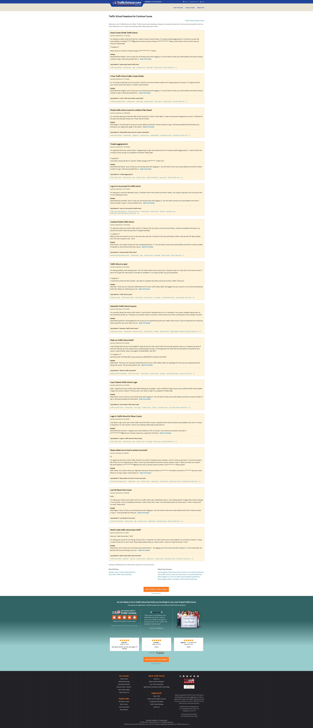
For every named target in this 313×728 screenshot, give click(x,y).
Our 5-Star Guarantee (156, 684)
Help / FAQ (156, 696)
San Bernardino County (168, 297)
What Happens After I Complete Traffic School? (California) (177, 579)
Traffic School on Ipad (127, 297)
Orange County (164, 481)
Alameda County (170, 211)
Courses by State (124, 707)
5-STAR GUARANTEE (155, 1)
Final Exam (125, 559)
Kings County (163, 177)
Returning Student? (156, 593)
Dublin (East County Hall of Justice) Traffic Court (123, 213)
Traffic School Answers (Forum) (156, 699)
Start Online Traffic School (156, 589)
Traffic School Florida (116, 67)
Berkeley (156, 331)
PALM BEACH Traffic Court (180, 135)
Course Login (139, 101)
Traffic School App (115, 297)
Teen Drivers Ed (124, 692)
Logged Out (135, 135)
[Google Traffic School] (198, 676)
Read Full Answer (146, 59)
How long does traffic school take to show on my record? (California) (181, 572)
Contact (186, 1)
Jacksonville (150, 67)
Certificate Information (156, 701)
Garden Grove (150, 559)
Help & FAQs (200, 7)
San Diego (149, 441)
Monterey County (161, 521)
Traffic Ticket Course (115, 177)
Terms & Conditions (152, 720)
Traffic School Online (115, 559)
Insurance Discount (124, 684)
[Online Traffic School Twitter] (191, 676)
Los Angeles (157, 297)
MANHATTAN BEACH (152, 177)
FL (176, 67)
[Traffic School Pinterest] (194, 676)
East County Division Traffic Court (178, 407)
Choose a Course (190, 7)
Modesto (162, 211)
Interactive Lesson (138, 331)
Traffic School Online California (118, 211)
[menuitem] (178, 7)
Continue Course (140, 67)
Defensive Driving (123, 681)
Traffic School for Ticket (116, 407)
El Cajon (154, 407)
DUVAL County (158, 67)
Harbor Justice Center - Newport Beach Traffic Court (183, 481)
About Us (156, 679)
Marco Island (157, 101)
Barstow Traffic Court (186, 373)
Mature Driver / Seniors (124, 687)
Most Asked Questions (127, 572)
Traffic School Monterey (116, 521)
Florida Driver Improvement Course (119, 255)
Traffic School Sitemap (156, 704)
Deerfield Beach (154, 135)
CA (181, 177)
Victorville (162, 373)
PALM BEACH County (166, 135)
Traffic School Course (133, 211)
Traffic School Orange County (118, 481)
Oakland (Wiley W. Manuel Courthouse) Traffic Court (184, 331)
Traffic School (124, 679)
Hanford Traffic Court (174, 177)
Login (202, 1)
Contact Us (156, 707)
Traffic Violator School (116, 331)
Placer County (157, 441)
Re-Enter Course (124, 701)
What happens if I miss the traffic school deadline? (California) (179, 577)
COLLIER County (167, 101)
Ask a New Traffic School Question (120, 574)
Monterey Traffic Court (174, 521)
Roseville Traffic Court (168, 441)
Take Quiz (132, 559)
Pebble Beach (152, 521)
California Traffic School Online (118, 373)
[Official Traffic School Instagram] (187, 676)
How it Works (124, 710)
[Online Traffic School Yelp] (180, 676)
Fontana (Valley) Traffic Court (183, 297)
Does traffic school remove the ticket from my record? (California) (180, 574)
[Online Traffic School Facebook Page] (183, 676)
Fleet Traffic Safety (124, 690)
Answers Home (114, 572)
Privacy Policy (163, 720)
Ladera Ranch (154, 481)
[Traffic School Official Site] (127, 3)
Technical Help (127, 67)
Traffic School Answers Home (194, 21)
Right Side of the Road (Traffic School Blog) (156, 687)
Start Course (124, 704)
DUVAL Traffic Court (168, 67)
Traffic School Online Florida (117, 101)
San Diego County (163, 407)
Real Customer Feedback (156, 681)
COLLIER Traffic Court (179, 101)
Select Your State (178, 7)
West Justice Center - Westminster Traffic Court (177, 559)
